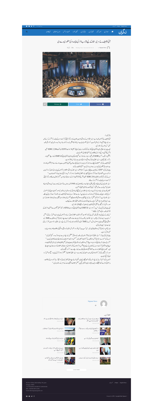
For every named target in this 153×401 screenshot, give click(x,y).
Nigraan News (103, 48)
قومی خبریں (91, 31)
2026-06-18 (95, 333)
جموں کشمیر (99, 31)
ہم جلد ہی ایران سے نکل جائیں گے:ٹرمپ (91, 338)
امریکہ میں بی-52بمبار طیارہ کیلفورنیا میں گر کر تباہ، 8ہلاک (53, 329)
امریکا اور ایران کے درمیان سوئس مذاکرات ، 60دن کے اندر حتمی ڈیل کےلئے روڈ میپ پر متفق (88, 320)
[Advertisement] (100, 12)
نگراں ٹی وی (114, 26)
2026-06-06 (95, 341)
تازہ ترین (106, 31)
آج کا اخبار (48, 31)
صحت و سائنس (66, 31)
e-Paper (118, 26)
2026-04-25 (95, 360)
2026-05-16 (59, 341)
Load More (76, 370)
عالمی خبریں (83, 31)
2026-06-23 (95, 323)
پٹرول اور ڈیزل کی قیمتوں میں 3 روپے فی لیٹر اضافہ (54, 338)
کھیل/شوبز (75, 31)
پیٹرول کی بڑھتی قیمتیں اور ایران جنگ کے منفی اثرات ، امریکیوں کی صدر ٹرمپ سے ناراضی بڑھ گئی (54, 359)
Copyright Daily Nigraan (120, 396)
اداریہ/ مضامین (56, 31)
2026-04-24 (59, 362)
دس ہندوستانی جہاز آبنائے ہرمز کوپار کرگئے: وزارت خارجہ (89, 358)
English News (124, 26)
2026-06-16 (59, 331)
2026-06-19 (59, 321)
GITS (113, 396)
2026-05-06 (95, 352)
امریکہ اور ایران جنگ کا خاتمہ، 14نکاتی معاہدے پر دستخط (53, 319)
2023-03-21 (91, 48)
